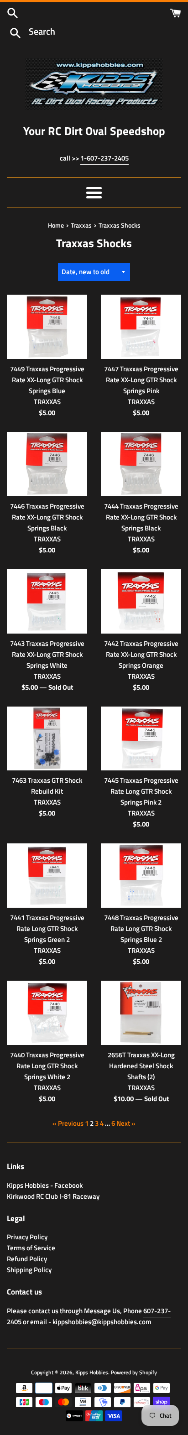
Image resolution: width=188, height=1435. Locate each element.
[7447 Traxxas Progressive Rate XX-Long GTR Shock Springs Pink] (141, 327)
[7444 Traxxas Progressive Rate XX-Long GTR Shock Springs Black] (141, 464)
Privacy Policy (27, 1237)
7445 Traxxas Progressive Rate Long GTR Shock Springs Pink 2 (141, 791)
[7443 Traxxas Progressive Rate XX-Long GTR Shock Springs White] (47, 601)
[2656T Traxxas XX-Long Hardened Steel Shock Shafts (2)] (141, 1013)
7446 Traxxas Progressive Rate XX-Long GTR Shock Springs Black (47, 517)
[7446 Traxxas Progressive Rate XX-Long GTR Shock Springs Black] (47, 464)
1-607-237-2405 (104, 158)
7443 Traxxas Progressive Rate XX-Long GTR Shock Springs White (47, 654)
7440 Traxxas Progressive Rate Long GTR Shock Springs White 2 (47, 1066)
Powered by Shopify (134, 1372)
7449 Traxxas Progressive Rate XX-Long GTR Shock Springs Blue (47, 380)
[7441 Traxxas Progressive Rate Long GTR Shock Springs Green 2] (47, 875)
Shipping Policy (29, 1269)
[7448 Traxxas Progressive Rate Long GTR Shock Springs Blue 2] (141, 875)
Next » (126, 1123)
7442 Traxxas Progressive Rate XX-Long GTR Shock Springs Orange (141, 654)
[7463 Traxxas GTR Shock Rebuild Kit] (47, 739)
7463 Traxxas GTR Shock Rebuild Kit (47, 785)
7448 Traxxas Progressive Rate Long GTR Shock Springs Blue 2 (141, 928)
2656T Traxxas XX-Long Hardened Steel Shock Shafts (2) (141, 1066)
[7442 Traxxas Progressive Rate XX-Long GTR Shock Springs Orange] (141, 601)
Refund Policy (27, 1258)
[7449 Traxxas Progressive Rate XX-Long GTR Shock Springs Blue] (47, 327)
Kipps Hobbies (91, 1372)
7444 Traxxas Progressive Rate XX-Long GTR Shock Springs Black (141, 517)
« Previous (68, 1123)
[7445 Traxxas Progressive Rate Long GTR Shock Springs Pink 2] (141, 739)
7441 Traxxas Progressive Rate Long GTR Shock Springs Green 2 (47, 928)
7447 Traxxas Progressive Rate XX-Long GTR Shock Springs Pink (141, 380)
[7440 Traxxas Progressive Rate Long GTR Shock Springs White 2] (47, 1013)
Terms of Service (31, 1248)
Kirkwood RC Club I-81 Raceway (53, 1196)
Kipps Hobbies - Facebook (45, 1185)
